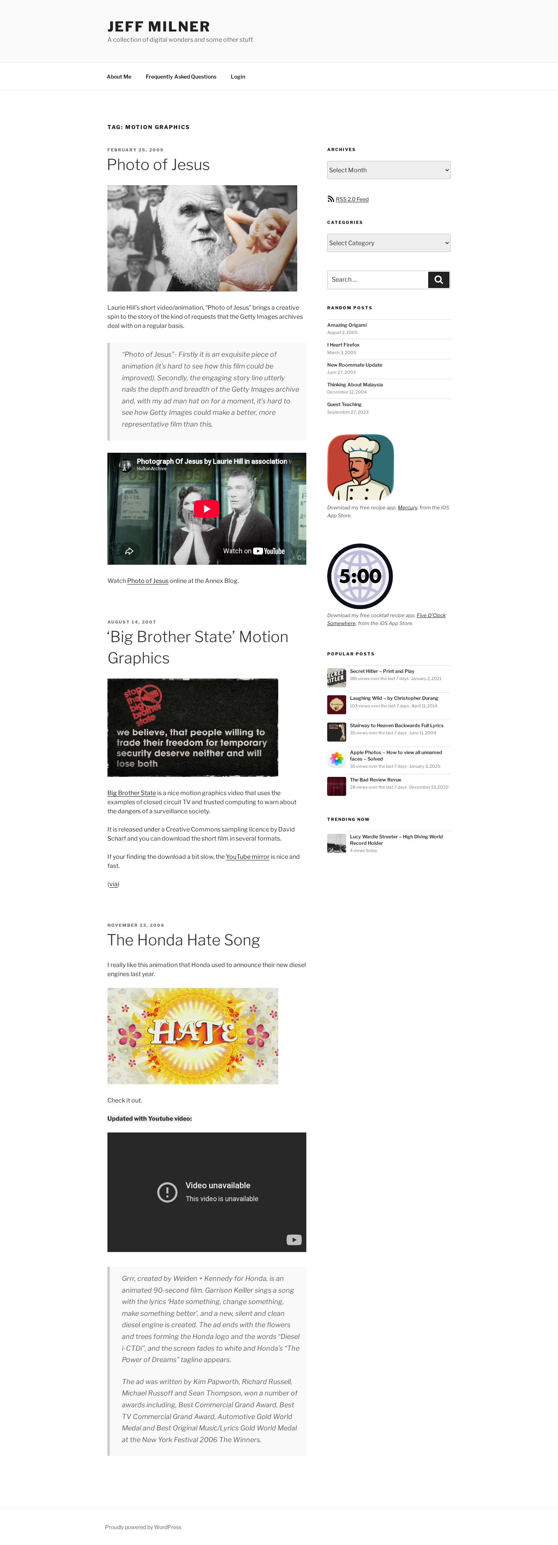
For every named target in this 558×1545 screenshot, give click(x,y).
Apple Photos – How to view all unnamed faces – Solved (396, 755)
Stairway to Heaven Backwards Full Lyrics (397, 725)
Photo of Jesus (158, 164)
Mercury (407, 507)
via (113, 884)
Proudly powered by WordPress (143, 1527)
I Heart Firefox (343, 345)
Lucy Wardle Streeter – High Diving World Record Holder (396, 840)
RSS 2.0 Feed (352, 199)
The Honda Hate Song (183, 940)
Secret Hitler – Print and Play (382, 671)
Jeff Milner (159, 26)
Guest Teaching (344, 404)
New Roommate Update (354, 365)
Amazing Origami (347, 325)
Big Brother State (131, 793)
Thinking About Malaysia (355, 384)
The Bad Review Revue (375, 780)
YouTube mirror (248, 856)
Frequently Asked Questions (181, 76)
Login (238, 76)
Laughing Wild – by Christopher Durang (394, 698)
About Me (119, 76)
